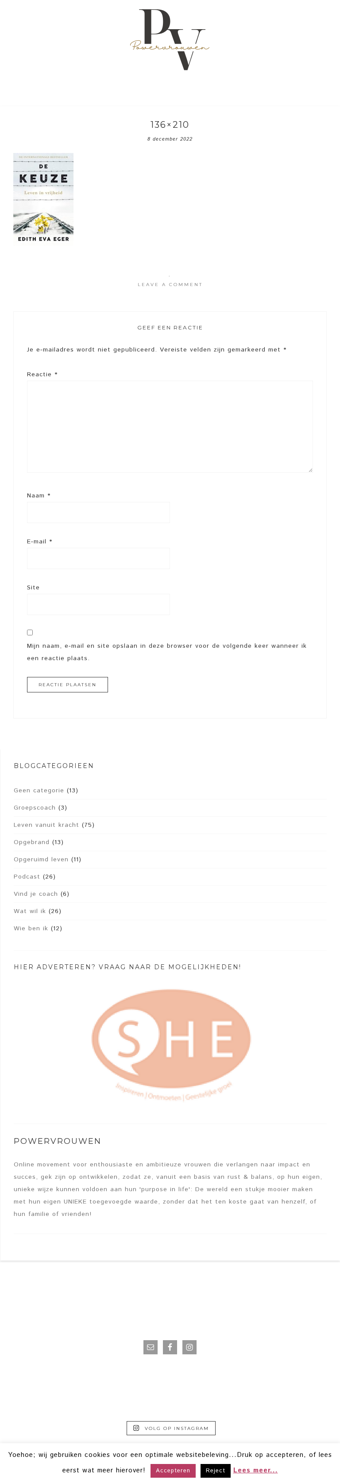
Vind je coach (36, 894)
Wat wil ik (30, 911)
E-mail (39, 541)
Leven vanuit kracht (46, 825)
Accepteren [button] (173, 1471)
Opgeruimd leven (41, 859)
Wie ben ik (31, 928)
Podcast (27, 876)
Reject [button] (215, 1471)
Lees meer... (255, 1470)
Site (33, 587)
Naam (38, 495)
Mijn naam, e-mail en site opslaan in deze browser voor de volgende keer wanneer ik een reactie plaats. (167, 652)
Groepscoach (35, 807)
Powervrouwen (170, 42)
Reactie (42, 374)
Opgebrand (32, 842)
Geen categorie (39, 790)
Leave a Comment (170, 284)
